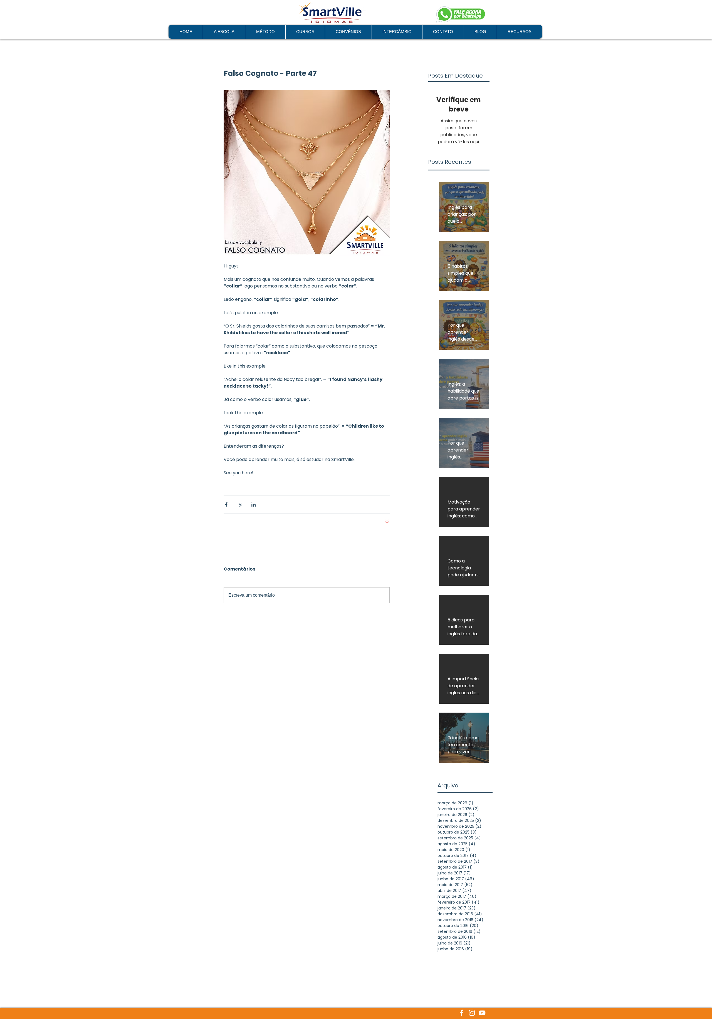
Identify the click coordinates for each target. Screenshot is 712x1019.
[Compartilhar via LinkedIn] (253, 504)
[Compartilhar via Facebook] (226, 504)
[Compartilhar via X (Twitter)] (240, 504)
